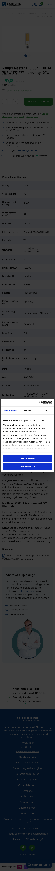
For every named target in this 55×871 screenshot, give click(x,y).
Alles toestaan (28, 458)
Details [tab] (27, 410)
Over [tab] (45, 410)
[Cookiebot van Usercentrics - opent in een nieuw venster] (39, 402)
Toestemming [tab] (10, 410)
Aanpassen (25, 466)
